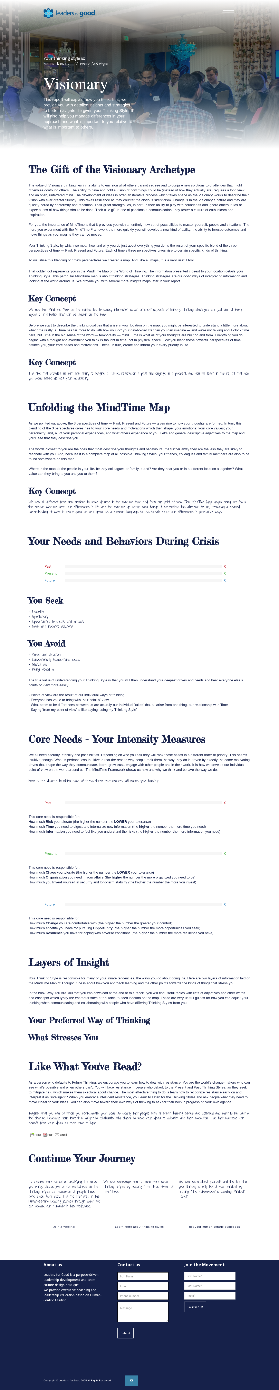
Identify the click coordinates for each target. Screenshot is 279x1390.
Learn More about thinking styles (139, 1226)
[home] (69, 11)
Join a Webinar (64, 1226)
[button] (228, 12)
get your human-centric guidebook (214, 1226)
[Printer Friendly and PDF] (48, 1135)
